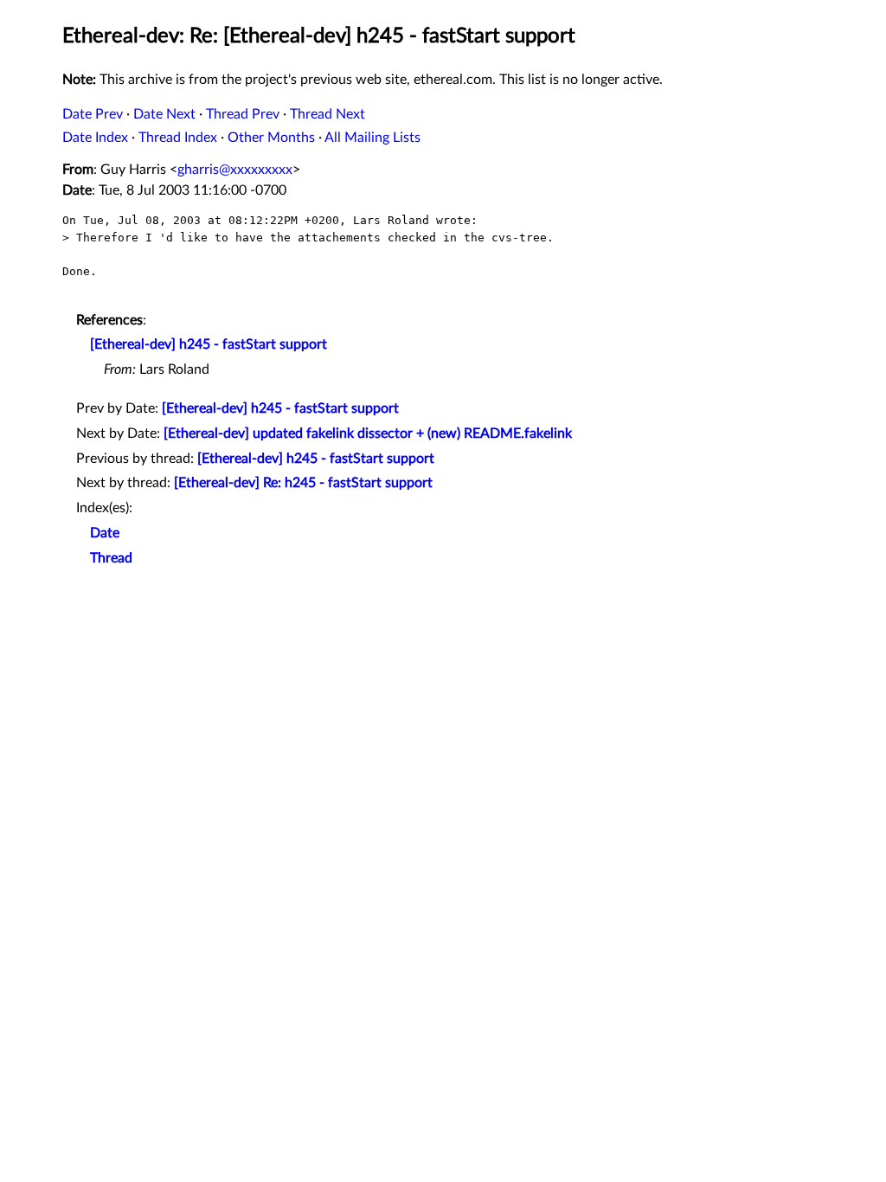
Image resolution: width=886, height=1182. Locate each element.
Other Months (271, 138)
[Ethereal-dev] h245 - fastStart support (208, 344)
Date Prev (92, 114)
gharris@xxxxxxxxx (234, 170)
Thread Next (327, 114)
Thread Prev (242, 114)
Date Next (164, 114)
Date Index (95, 138)
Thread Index (177, 138)
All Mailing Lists (372, 138)
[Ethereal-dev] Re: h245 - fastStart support (303, 483)
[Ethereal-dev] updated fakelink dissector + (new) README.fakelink (368, 433)
